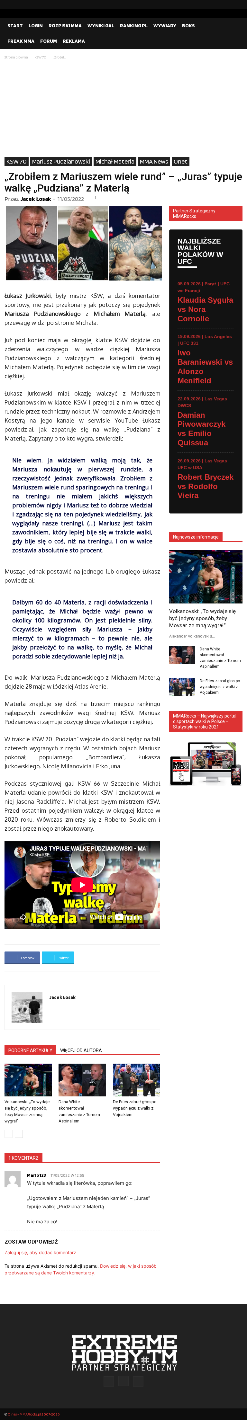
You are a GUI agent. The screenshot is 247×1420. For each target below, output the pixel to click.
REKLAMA (74, 41)
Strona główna (16, 57)
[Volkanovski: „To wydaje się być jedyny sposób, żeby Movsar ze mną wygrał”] (28, 1080)
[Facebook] (217, 4)
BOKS (188, 25)
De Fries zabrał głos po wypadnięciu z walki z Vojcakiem (135, 1108)
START (15, 25)
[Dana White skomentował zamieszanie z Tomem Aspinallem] (82, 1080)
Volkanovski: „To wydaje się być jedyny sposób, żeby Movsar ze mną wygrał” (202, 618)
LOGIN (36, 25)
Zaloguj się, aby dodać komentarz (40, 1252)
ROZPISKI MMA (65, 25)
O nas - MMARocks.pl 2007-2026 (33, 1414)
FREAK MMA (20, 41)
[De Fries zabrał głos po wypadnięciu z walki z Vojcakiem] (136, 1080)
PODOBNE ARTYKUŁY (30, 1050)
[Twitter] (237, 4)
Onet (181, 161)
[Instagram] (227, 4)
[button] (234, 25)
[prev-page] (9, 1134)
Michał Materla (115, 161)
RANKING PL (134, 25)
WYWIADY (164, 25)
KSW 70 (40, 57)
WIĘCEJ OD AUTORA (81, 1050)
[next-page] (19, 1134)
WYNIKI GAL (100, 25)
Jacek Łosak (36, 198)
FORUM (48, 41)
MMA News (154, 161)
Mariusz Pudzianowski (61, 161)
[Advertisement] (123, 109)
